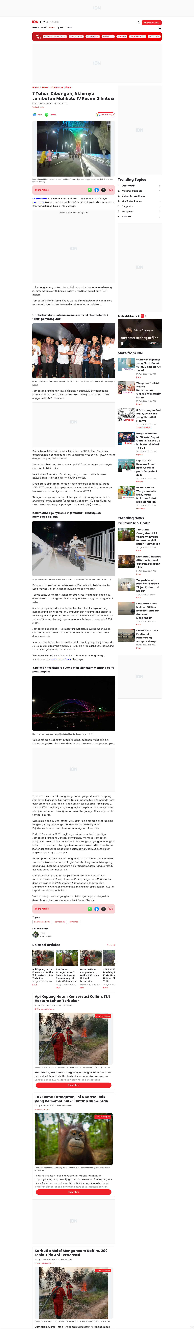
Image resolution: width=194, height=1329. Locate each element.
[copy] (110, 190)
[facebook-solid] (96, 190)
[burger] (160, 27)
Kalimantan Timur (61, 659)
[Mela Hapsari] (35, 934)
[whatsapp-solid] (90, 190)
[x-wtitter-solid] (103, 190)
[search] (138, 22)
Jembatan (38, 202)
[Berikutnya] (115, 1096)
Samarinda (39, 198)
